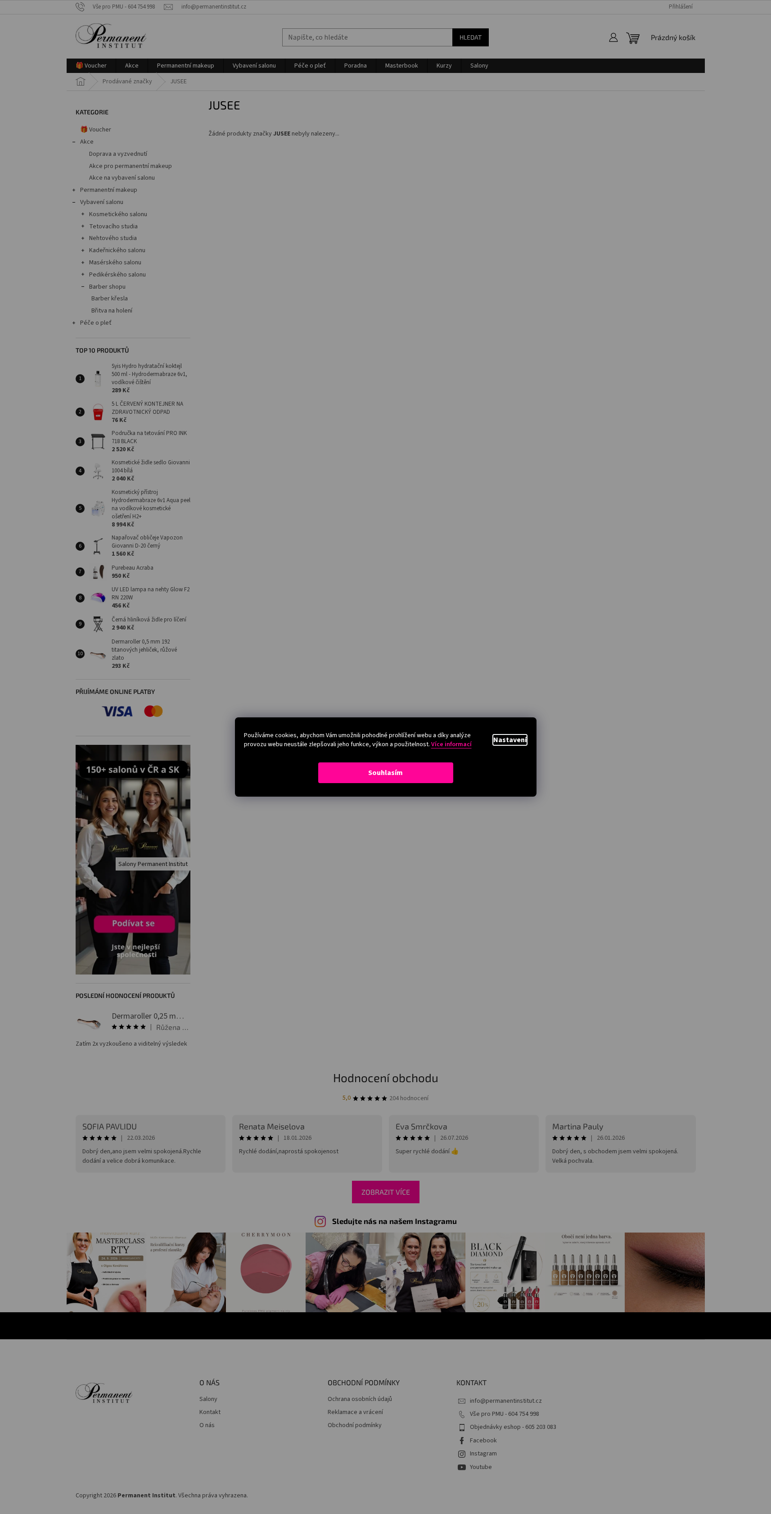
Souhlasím (385, 773)
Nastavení (510, 740)
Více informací (451, 744)
